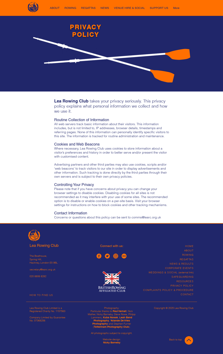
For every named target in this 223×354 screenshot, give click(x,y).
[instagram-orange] (115, 256)
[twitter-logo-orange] (107, 256)
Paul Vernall (119, 311)
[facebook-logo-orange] (99, 256)
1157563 (60, 311)
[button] (129, 6)
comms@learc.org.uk (146, 217)
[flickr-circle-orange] (124, 256)
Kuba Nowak (110, 317)
